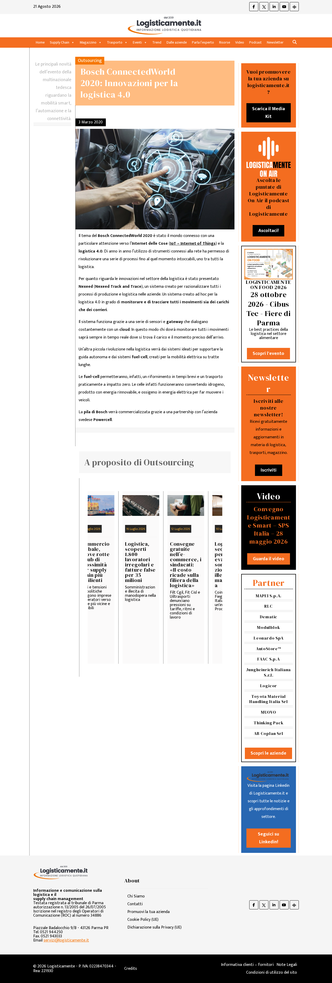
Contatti (135, 904)
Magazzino (88, 42)
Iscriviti (268, 470)
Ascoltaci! (268, 231)
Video (239, 42)
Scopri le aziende (268, 753)
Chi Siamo (136, 896)
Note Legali (286, 964)
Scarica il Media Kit (268, 113)
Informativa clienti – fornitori (247, 964)
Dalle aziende (177, 42)
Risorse (224, 42)
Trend (156, 42)
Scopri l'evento (268, 353)
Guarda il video (268, 559)
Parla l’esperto (203, 42)
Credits (130, 968)
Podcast (255, 42)
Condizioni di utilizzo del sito (271, 972)
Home (40, 42)
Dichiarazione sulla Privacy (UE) (154, 927)
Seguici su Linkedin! (268, 838)
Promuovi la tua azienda (148, 911)
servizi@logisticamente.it (66, 940)
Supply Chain (59, 42)
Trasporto (114, 42)
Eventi (137, 42)
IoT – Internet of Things (193, 243)
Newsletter (275, 42)
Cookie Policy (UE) (142, 919)
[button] (295, 42)
